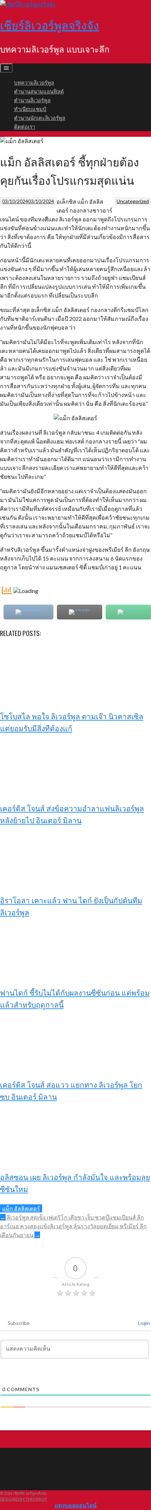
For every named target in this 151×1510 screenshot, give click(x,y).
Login (143, 1323)
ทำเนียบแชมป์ (30, 108)
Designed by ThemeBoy (23, 1499)
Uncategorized (133, 201)
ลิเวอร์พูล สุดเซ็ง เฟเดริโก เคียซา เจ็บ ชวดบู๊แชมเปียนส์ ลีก (72, 1217)
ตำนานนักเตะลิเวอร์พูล (39, 117)
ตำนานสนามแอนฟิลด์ (39, 91)
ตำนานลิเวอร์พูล (32, 100)
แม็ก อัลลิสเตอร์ (21, 1208)
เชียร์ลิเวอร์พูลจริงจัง (49, 24)
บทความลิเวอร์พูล (34, 82)
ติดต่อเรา (24, 126)
